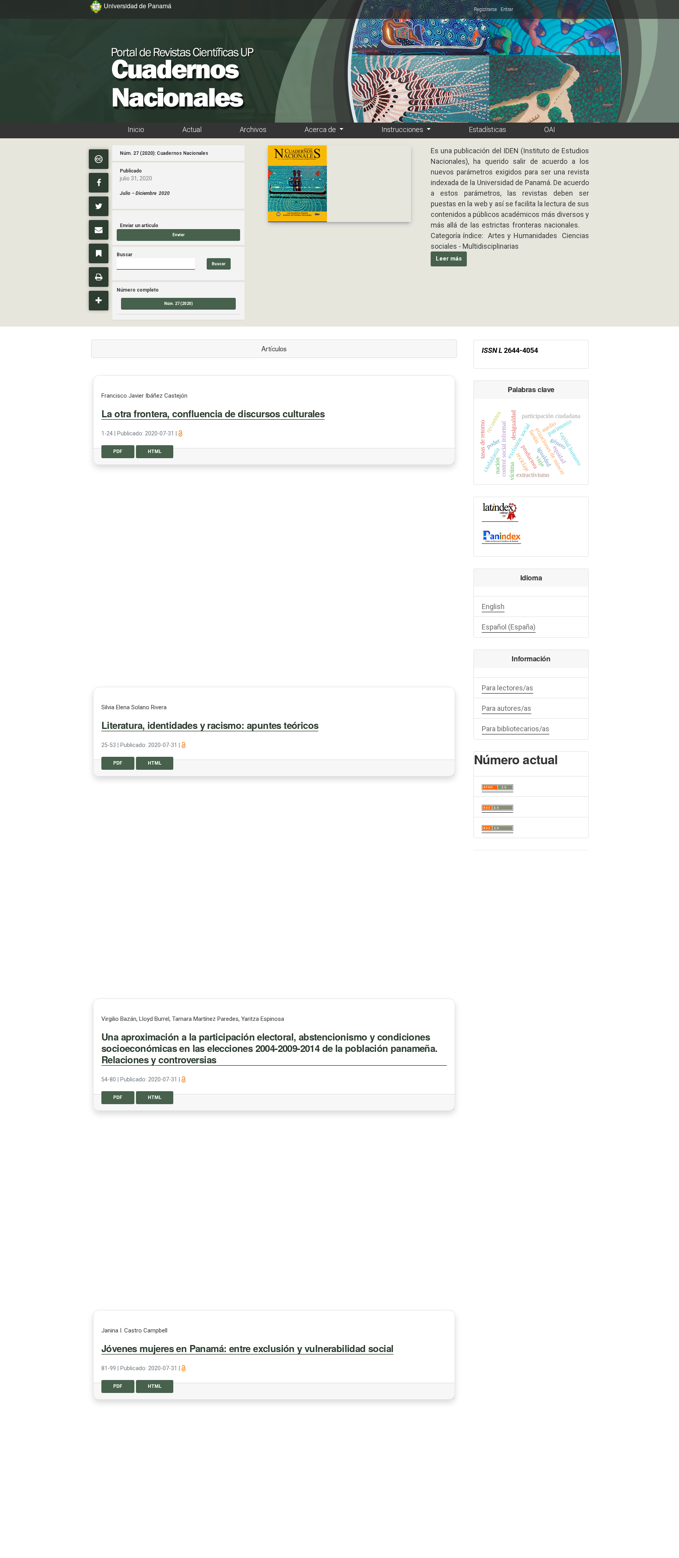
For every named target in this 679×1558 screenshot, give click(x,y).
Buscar (219, 264)
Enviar (179, 235)
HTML (154, 451)
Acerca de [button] (321, 129)
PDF (117, 451)
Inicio (136, 129)
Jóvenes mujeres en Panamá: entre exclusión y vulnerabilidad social (247, 1348)
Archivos (253, 129)
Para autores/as (506, 708)
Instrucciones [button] (403, 129)
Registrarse (485, 9)
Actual (192, 129)
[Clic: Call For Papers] (297, 183)
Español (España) (509, 627)
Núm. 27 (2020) (178, 303)
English (493, 606)
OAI (549, 129)
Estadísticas (487, 129)
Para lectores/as (507, 688)
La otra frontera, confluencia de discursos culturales (213, 414)
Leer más (449, 258)
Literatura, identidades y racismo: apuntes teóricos (209, 725)
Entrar (507, 9)
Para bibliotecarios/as (515, 729)
